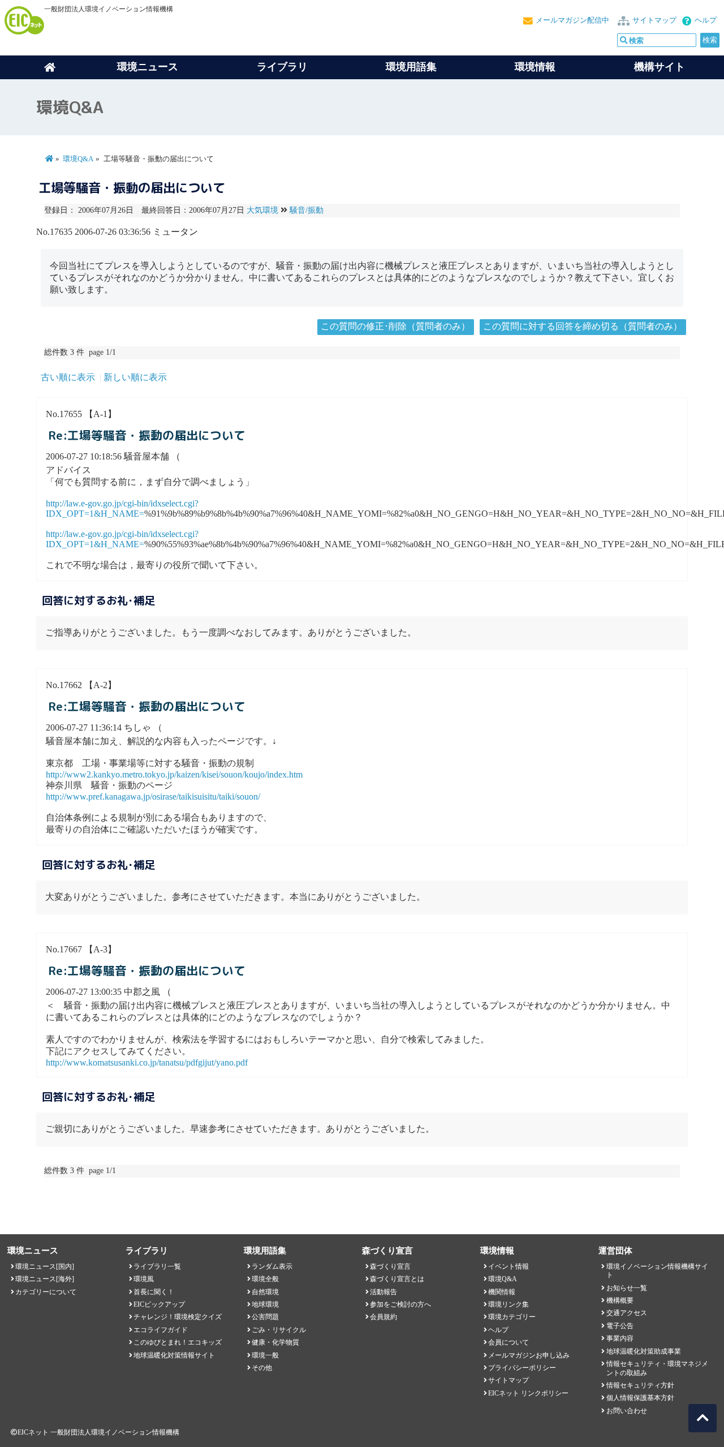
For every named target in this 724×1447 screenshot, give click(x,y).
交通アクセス (626, 1313)
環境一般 (265, 1355)
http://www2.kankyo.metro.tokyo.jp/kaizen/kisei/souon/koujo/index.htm (174, 774)
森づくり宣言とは (397, 1279)
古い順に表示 (68, 377)
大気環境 (262, 210)
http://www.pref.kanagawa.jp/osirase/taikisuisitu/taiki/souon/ (153, 796)
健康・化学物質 (275, 1342)
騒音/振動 (307, 210)
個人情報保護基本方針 (640, 1398)
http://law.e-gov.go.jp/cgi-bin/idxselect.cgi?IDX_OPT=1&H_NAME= (122, 508)
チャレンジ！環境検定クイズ (177, 1317)
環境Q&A (78, 159)
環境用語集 (411, 66)
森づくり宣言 (390, 1266)
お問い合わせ (626, 1411)
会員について (508, 1342)
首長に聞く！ (153, 1292)
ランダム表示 (272, 1266)
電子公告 (620, 1326)
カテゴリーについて (45, 1292)
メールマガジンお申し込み (529, 1355)
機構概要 (620, 1300)
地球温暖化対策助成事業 (643, 1351)
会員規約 (383, 1317)
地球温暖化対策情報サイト (174, 1355)
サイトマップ (654, 20)
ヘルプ (706, 20)
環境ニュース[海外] (44, 1279)
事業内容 (620, 1338)
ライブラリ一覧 (157, 1266)
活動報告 (383, 1292)
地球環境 (265, 1304)
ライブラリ (282, 66)
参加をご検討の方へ (400, 1304)
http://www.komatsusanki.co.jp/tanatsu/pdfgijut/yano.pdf (147, 1062)
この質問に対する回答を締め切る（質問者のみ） (582, 326)
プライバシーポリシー (522, 1368)
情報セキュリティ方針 (640, 1385)
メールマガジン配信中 (572, 20)
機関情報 (501, 1292)
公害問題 (265, 1317)
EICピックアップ (159, 1304)
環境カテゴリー (512, 1317)
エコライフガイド (160, 1330)
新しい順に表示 (135, 377)
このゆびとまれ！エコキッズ (177, 1342)
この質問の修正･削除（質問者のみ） (395, 326)
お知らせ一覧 (626, 1288)
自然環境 (265, 1292)
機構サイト (659, 66)
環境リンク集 (508, 1304)
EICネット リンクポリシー (528, 1393)
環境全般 (265, 1279)
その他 (262, 1368)
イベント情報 (508, 1266)
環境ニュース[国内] (44, 1266)
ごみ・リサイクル (279, 1330)
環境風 (143, 1279)
